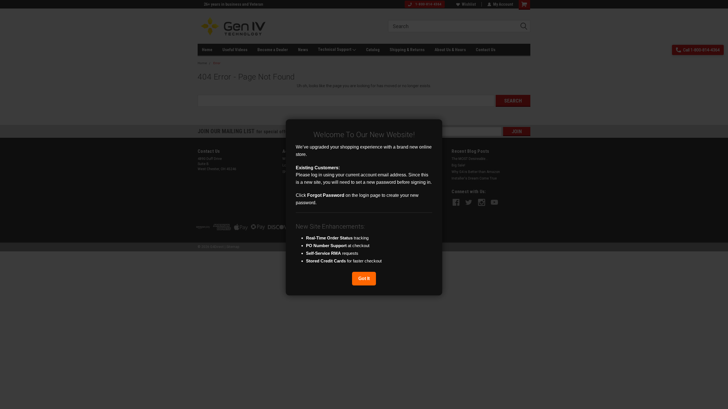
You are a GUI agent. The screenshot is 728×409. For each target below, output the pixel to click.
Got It (364, 278)
